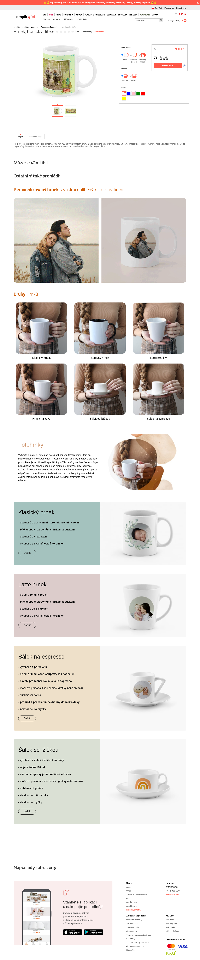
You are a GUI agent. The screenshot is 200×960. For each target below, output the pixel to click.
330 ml (125, 80)
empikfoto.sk (131, 902)
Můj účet (46, 19)
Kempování (145, 15)
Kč (182, 14)
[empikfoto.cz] (27, 16)
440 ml (133, 80)
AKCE (51, 15)
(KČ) (158, 8)
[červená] (143, 93)
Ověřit (27, 552)
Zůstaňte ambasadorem (136, 895)
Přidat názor (99, 32)
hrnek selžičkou (133, 60)
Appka (155, 15)
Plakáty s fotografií (95, 15)
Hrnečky (133, 15)
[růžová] (133, 93)
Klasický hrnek (41, 357)
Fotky (58, 15)
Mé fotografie (171, 923)
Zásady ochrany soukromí (137, 942)
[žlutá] (124, 98)
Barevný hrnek (100, 357)
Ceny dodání (131, 931)
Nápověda (130, 950)
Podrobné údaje (35, 136)
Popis (20, 136)
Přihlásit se (169, 8)
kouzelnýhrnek (142, 60)
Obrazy (79, 15)
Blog (128, 898)
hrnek (125, 59)
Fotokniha (68, 15)
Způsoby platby (132, 927)
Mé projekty (68, 19)
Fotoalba (122, 15)
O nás (128, 891)
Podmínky (130, 939)
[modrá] (129, 93)
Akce (128, 887)
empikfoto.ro (131, 906)
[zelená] (138, 93)
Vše (44, 15)
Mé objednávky (82, 19)
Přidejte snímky (174, 20)
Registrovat (181, 8)
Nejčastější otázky (134, 920)
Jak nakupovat (132, 923)
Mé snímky (57, 19)
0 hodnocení (86, 32)
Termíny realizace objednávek (139, 935)
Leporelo (111, 15)
